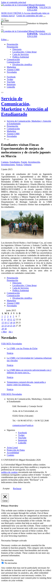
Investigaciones (8, 164)
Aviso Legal (12, 447)
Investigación (34, 162)
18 (11, 322)
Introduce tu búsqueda (38, 23)
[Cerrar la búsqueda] (2, 29)
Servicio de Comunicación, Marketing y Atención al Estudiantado (24, 106)
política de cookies (9, 472)
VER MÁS (11, 343)
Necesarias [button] (6, 540)
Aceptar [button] (6, 488)
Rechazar (17, 488)
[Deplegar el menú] (8, 139)
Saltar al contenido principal (13, 2)
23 (5, 325)
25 (11, 325)
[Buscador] (44, 16)
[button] (12, 47)
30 (5, 329)
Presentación (12, 44)
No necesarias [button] (7, 560)
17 (8, 322)
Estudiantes (15, 162)
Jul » (11, 332)
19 (14, 322)
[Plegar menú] (8, 40)
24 (8, 325)
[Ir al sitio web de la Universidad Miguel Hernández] (23, 5)
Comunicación (13, 59)
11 (11, 319)
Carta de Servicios (20, 54)
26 (14, 325)
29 (3, 329)
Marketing (11, 67)
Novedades (12, 72)
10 (8, 319)
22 (3, 325)
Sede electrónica (12, 13)
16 (5, 322)
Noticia (19, 164)
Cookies (10, 455)
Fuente (24, 162)
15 (3, 322)
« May (4, 332)
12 (14, 319)
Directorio (16, 49)
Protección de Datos (16, 450)
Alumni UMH (13, 69)
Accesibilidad (13, 452)
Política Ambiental (20, 57)
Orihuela (27, 164)
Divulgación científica (22, 64)
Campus (4, 162)
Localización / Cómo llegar (24, 52)
